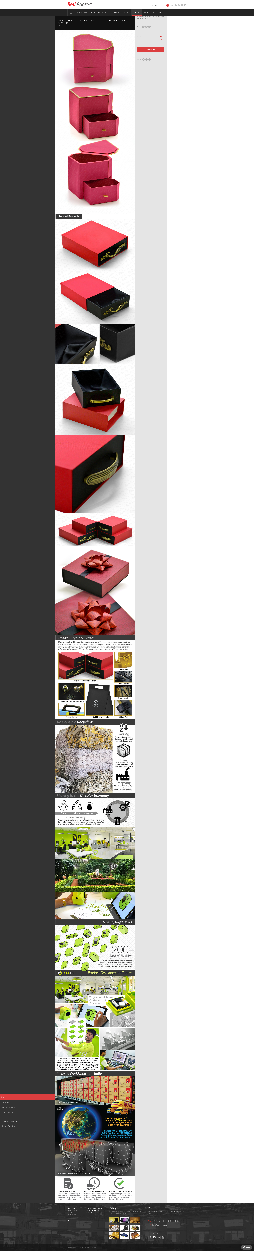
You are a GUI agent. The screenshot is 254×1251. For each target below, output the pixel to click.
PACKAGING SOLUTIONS (94, 1208)
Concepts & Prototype (9, 1121)
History (69, 1212)
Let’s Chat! (157, 12)
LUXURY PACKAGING (92, 1210)
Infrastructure (71, 1214)
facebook (150, 1237)
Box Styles (5, 1103)
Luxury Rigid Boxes (8, 1112)
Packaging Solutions (120, 12)
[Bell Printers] (79, 4)
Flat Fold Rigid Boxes (8, 1126)
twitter (154, 1237)
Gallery (137, 12)
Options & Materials (8, 1107)
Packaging (4, 1117)
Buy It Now (5, 1131)
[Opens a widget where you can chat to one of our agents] (246, 1247)
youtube (163, 1237)
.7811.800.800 (165, 1221)
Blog (146, 12)
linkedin (159, 1237)
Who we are (82, 12)
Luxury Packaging (99, 12)
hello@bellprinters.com (160, 1225)
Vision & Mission (72, 1210)
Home (71, 12)
